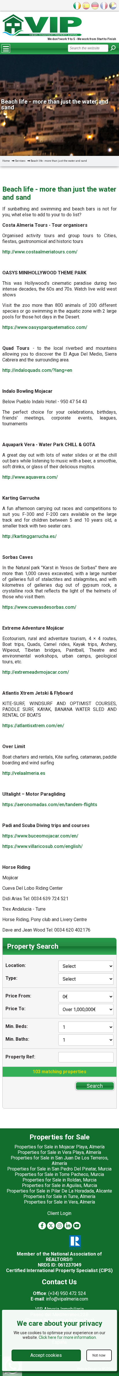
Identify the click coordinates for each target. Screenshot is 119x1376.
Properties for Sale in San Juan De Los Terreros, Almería (59, 1160)
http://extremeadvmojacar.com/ (35, 672)
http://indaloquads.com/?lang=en (37, 370)
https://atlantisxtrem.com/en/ (33, 725)
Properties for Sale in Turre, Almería (59, 1196)
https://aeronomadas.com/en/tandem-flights (49, 804)
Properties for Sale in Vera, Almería (59, 1202)
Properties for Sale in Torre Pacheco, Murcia (59, 1174)
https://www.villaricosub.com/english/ (42, 846)
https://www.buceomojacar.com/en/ (40, 836)
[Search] (113, 48)
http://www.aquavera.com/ (30, 477)
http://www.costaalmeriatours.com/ (39, 252)
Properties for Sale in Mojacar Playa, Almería (59, 1147)
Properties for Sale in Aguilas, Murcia (59, 1185)
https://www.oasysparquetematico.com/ (44, 327)
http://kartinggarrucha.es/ (29, 536)
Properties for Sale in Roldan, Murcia (59, 1180)
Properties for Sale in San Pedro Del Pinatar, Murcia (59, 1169)
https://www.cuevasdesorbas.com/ (39, 607)
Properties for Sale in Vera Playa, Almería (59, 1152)
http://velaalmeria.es (23, 773)
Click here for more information (67, 1337)
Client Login (59, 1213)
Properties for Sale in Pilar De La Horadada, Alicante (59, 1191)
